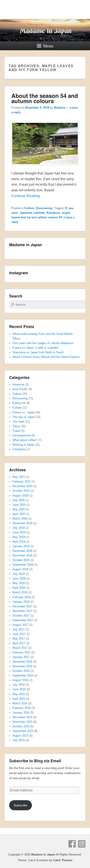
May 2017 (18, 638)
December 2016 (22, 661)
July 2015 (18, 740)
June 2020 (19, 504)
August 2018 (20, 569)
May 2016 (18, 694)
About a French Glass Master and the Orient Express (46, 357)
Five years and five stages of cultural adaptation (42, 343)
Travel (16, 430)
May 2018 (18, 583)
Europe (16, 407)
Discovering (44, 208)
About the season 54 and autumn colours (44, 98)
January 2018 (20, 601)
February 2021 (21, 481)
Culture (29, 208)
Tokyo (16, 426)
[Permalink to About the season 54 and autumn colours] (45, 167)
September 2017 (22, 620)
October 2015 (20, 726)
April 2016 (18, 698)
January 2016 (20, 712)
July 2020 (18, 500)
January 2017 (20, 657)
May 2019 (18, 537)
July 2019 (18, 527)
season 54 (55, 217)
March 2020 (19, 518)
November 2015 (22, 721)
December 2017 (22, 606)
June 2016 (19, 689)
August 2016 (20, 680)
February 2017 (21, 652)
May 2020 (18, 509)
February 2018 (21, 597)
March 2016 (19, 703)
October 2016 (20, 671)
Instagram (81, 844)
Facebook (72, 844)
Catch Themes (62, 860)
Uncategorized (21, 435)
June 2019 (19, 532)
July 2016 (18, 684)
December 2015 (22, 717)
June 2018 (19, 578)
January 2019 (20, 546)
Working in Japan (23, 444)
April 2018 (18, 587)
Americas (18, 384)
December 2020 (22, 486)
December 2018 (22, 550)
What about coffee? (24, 440)
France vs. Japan (23, 412)
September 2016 (22, 675)
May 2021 (18, 477)
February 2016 (21, 708)
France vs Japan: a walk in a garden (35, 347)
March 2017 (19, 647)
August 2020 (20, 495)
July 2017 (18, 629)
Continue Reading (25, 196)
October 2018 (20, 560)
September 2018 (22, 564)
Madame (59, 107)
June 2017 (19, 634)
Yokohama (19, 449)
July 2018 (18, 574)
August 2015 (20, 735)
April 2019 (18, 541)
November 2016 (22, 666)
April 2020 (18, 514)
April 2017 (18, 643)
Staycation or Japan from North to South (38, 352)
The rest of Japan (23, 417)
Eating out (18, 403)
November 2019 (22, 523)
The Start (18, 421)
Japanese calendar (32, 212)
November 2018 (22, 555)
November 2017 (22, 611)
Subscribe (20, 805)
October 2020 (20, 490)
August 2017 (20, 624)
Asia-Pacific (20, 389)
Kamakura (53, 212)
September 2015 (22, 731)
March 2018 (19, 592)
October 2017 (20, 615)
